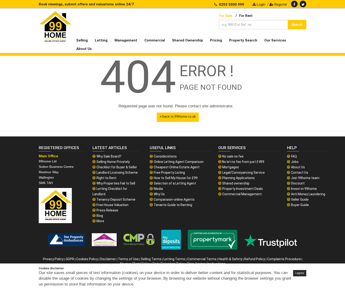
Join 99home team (305, 178)
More (100, 221)
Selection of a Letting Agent (175, 183)
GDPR (70, 259)
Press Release (107, 210)
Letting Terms (174, 259)
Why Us (159, 194)
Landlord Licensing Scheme (117, 172)
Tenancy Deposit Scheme (115, 199)
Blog (99, 216)
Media (158, 189)
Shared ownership (235, 183)
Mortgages (230, 167)
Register (280, 4)
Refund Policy (254, 259)
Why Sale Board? (108, 156)
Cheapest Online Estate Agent (176, 167)
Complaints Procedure (284, 259)
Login (260, 4)
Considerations (165, 156)
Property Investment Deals (242, 189)
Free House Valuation (112, 205)
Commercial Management (242, 194)
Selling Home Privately (113, 162)
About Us (298, 167)
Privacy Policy (53, 259)
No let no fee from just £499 (242, 162)
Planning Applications (238, 178)
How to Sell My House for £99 (176, 178)
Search (297, 24)
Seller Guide (300, 199)
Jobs (295, 162)
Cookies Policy (87, 259)
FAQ (294, 156)
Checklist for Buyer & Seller (116, 167)
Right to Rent (106, 178)
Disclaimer (108, 259)
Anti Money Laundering (308, 194)
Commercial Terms (201, 259)
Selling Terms (151, 259)
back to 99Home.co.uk (179, 116)
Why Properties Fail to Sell (115, 183)
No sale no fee (233, 156)
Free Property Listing (169, 172)
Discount (298, 183)
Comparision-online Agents (174, 199)
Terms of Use (128, 259)
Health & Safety (230, 259)
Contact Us (299, 172)
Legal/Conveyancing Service (243, 172)
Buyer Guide (300, 205)
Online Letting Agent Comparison (178, 162)
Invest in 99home (304, 189)
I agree (299, 273)
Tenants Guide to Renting (173, 205)
